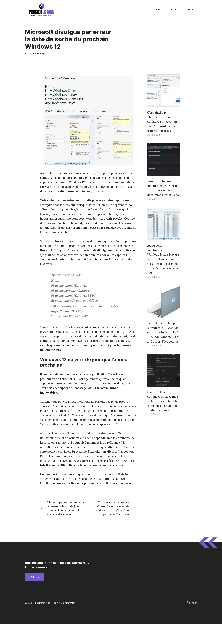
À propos (192, 603)
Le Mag (159, 9)
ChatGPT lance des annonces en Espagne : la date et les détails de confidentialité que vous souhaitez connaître (163, 401)
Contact (190, 9)
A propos (174, 9)
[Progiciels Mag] (41, 9)
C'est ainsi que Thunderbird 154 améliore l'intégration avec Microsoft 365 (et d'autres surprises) (162, 122)
